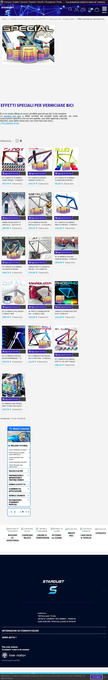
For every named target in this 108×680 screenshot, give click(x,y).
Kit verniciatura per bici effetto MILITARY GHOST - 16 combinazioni (12, 405)
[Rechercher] (70, 9)
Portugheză (50, 2)
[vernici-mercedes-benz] (17, 511)
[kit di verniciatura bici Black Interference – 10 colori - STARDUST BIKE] (13, 337)
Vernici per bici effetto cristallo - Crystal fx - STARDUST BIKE (12, 224)
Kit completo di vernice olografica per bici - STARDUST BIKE (12, 269)
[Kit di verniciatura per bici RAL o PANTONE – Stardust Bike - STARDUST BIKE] (40, 337)
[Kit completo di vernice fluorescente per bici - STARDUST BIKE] (66, 159)
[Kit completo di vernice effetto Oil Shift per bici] (66, 339)
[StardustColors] (7, 11)
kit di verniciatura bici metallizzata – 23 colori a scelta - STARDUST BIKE (40, 224)
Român (41, 2)
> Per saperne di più (9, 123)
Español (32, 2)
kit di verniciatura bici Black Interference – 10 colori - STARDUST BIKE (11, 358)
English (16, 2)
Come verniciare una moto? (16, 458)
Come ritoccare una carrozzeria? (16, 466)
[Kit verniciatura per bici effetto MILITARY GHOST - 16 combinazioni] (13, 385)
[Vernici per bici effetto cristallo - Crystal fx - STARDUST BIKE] (13, 204)
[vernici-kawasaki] (28, 511)
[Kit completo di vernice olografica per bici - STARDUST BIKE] (13, 248)
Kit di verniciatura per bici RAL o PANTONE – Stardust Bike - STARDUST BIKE (40, 358)
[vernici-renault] (9, 511)
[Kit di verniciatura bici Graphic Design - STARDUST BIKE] (66, 243)
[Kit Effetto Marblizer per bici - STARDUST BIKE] (40, 293)
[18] (97, 9)
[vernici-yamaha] (20, 511)
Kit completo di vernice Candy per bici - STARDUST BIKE (12, 180)
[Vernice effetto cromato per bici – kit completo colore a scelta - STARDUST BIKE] (40, 248)
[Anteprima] (23, 173)
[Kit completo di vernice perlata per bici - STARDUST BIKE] (66, 204)
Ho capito (96, 677)
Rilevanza (6, 140)
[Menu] (104, 8)
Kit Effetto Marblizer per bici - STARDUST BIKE (39, 312)
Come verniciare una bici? (18, 462)
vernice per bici (12, 116)
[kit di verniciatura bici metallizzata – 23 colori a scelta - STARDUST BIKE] (40, 204)
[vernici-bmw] (14, 511)
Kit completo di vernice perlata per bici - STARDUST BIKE (66, 224)
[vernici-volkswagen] (26, 511)
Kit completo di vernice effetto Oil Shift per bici (65, 360)
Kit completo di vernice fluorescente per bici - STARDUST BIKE (65, 180)
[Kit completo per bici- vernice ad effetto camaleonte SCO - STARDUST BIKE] (40, 159)
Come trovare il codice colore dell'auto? (16, 453)
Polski (59, 2)
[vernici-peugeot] (23, 511)
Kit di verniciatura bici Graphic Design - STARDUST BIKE (66, 259)
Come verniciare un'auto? (18, 450)
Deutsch (24, 2)
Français (7, 2)
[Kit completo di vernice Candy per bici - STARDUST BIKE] (13, 159)
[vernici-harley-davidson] (11, 511)
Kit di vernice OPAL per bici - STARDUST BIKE (13, 312)
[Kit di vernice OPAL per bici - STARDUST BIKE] (13, 293)
